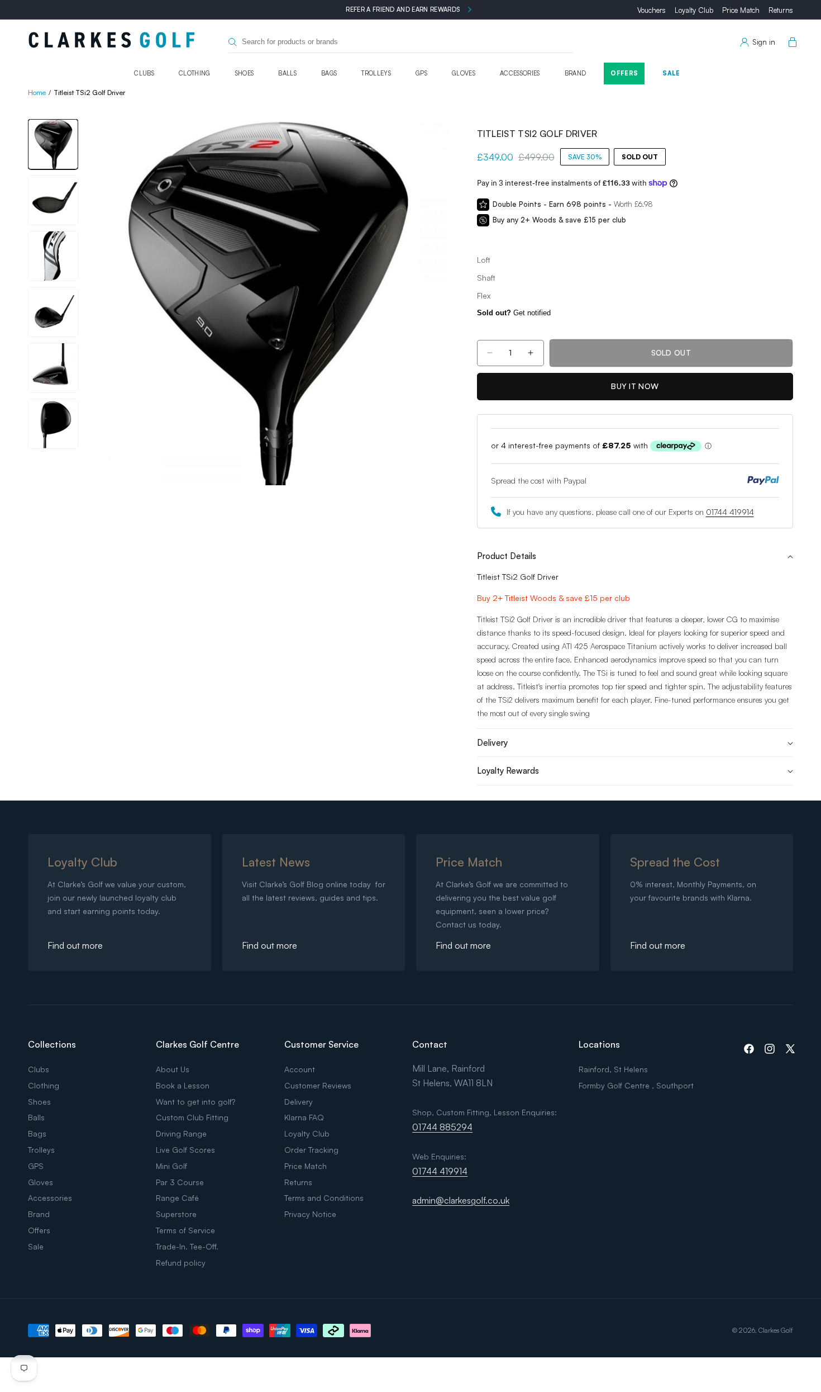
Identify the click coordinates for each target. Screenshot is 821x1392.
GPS (421, 73)
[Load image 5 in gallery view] (53, 368)
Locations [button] (599, 1044)
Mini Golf (171, 1166)
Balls (287, 73)
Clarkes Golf (775, 1330)
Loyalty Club (694, 10)
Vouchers (651, 10)
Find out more (75, 945)
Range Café (177, 1197)
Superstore (176, 1214)
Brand (575, 73)
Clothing (195, 73)
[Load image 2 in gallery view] (53, 200)
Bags (329, 73)
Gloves (463, 73)
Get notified (514, 313)
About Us (172, 1069)
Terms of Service (185, 1230)
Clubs (144, 73)
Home (37, 92)
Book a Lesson (182, 1085)
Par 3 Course (180, 1182)
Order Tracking (311, 1149)
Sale (671, 73)
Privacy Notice (310, 1214)
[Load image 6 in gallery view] (53, 424)
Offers (624, 73)
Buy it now (634, 386)
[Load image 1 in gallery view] (53, 144)
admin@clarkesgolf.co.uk (460, 1200)
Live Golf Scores (185, 1149)
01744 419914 (730, 512)
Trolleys (376, 73)
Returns (781, 10)
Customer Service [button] (321, 1044)
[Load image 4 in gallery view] (53, 312)
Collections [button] (52, 1044)
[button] (790, 42)
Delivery (298, 1101)
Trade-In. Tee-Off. (187, 1246)
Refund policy (181, 1262)
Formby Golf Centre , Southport (636, 1085)
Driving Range (181, 1133)
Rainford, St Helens (613, 1069)
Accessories (520, 73)
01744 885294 (442, 1127)
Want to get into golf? (195, 1101)
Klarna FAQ (304, 1117)
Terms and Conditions (324, 1197)
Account (299, 1069)
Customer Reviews (317, 1085)
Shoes (244, 73)
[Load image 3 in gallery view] (53, 256)
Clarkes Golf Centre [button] (197, 1044)
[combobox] (400, 42)
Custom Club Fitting (192, 1117)
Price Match (741, 10)
